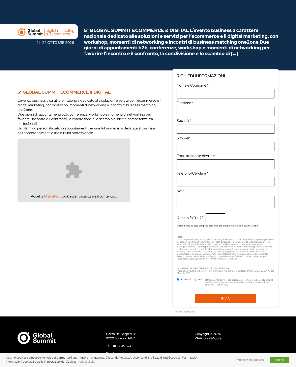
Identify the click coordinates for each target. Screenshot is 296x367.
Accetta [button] (279, 360)
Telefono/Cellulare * (192, 173)
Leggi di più (87, 362)
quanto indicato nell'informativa (204, 271)
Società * (184, 120)
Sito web (183, 138)
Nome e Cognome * (193, 85)
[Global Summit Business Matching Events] (37, 338)
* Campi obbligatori (185, 311)
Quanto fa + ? (190, 218)
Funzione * (185, 103)
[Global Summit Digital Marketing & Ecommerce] (46, 34)
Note (181, 191)
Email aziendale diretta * (196, 156)
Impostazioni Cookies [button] (250, 360)
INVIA (225, 298)
